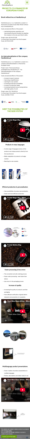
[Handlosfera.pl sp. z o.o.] (11, 3)
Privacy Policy (8, 430)
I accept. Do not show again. (9, 436)
